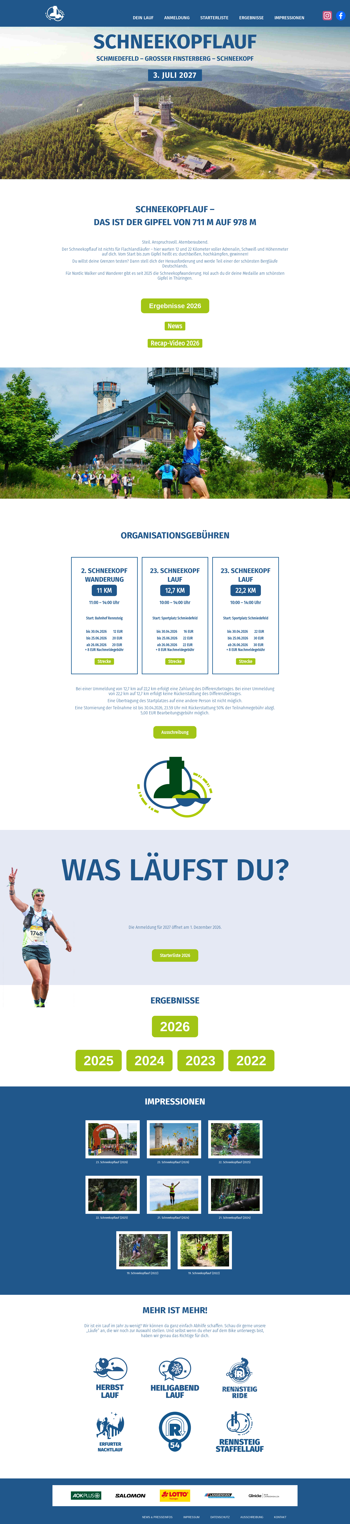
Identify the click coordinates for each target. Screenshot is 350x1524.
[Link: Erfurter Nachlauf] (110, 1431)
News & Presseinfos (157, 1517)
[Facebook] (341, 15)
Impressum (191, 1517)
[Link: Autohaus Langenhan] (219, 1495)
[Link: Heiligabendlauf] (175, 1378)
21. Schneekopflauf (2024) (173, 1217)
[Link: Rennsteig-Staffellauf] (240, 1431)
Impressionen (289, 17)
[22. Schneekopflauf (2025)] (235, 1139)
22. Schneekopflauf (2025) (234, 1162)
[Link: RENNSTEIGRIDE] (239, 1378)
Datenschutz (220, 1517)
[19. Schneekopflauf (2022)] (143, 1250)
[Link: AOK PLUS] (86, 1495)
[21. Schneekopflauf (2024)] (174, 1194)
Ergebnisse (251, 17)
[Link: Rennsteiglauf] (175, 1431)
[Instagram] (327, 15)
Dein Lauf (143, 17)
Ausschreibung (251, 1517)
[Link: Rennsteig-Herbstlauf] (110, 1378)
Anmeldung (177, 17)
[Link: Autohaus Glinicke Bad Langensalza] (264, 1495)
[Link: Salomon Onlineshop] (130, 1495)
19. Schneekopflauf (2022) (142, 1273)
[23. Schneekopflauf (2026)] (112, 1139)
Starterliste (214, 17)
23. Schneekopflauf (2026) (112, 1162)
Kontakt (280, 1517)
